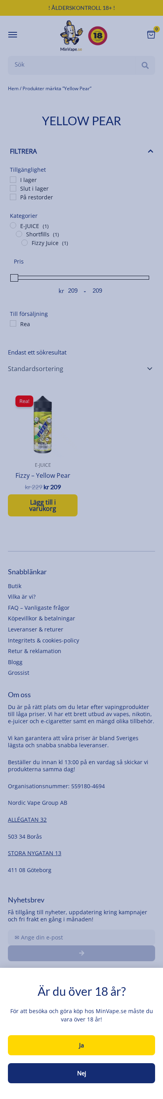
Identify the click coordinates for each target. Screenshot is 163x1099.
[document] (81, 549)
